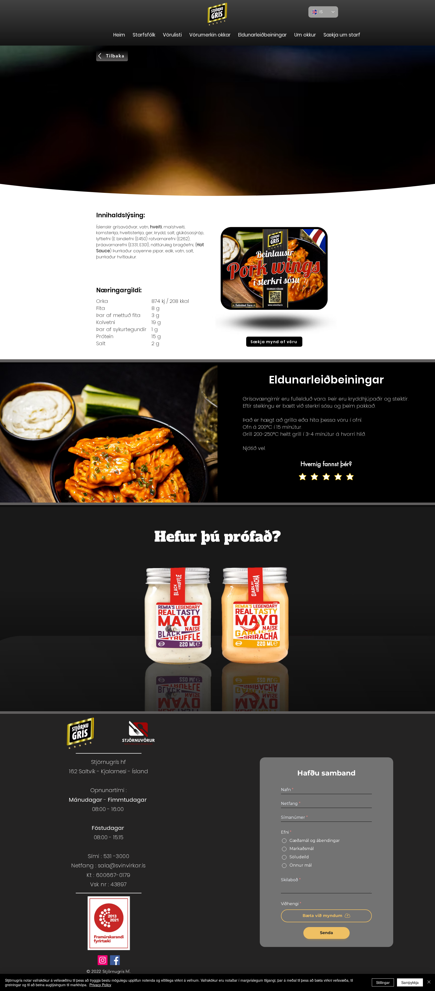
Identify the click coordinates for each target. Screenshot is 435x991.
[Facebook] (115, 960)
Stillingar (383, 982)
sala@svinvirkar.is (122, 865)
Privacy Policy (100, 984)
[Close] (429, 982)
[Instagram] (102, 960)
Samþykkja (410, 982)
